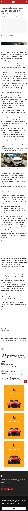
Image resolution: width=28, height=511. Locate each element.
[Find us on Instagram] (5, 489)
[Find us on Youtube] (8, 489)
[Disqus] (14, 363)
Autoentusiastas (10, 16)
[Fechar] (26, 497)
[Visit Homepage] (13, 2)
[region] (14, 503)
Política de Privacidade (8, 504)
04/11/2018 (16, 16)
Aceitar (14, 508)
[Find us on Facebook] (2, 489)
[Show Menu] (1, 2)
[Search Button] (26, 2)
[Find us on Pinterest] (11, 489)
